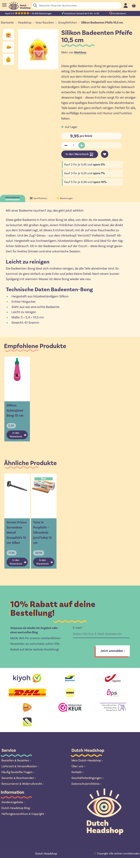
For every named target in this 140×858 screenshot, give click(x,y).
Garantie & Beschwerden (18, 778)
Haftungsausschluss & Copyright (23, 814)
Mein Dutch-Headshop (87, 760)
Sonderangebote (13, 802)
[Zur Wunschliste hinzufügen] (104, 154)
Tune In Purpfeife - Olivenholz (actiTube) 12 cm (42, 532)
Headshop (24, 22)
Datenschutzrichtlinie (86, 783)
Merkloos (80, 52)
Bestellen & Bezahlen (16, 760)
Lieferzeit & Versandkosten (20, 766)
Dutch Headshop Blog (16, 808)
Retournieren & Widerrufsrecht (22, 783)
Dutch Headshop (46, 853)
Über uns (78, 766)
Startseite (7, 22)
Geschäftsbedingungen (87, 778)
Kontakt (77, 772)
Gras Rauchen (45, 22)
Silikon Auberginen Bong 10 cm (15, 410)
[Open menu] (4, 5)
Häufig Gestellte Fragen (17, 772)
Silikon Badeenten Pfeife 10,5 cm (102, 22)
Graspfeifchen (67, 22)
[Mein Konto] (126, 5)
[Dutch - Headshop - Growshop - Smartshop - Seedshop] (19, 5)
